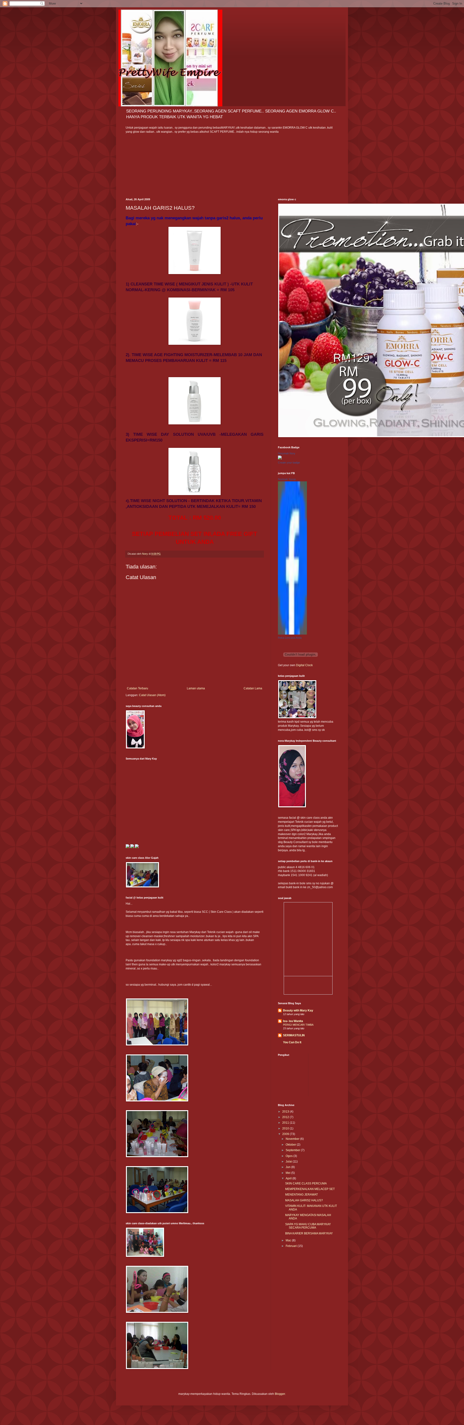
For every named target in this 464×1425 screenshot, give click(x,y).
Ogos (289, 1156)
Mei (288, 1173)
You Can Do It (292, 1042)
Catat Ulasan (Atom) (152, 695)
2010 (286, 1128)
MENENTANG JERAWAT (301, 1194)
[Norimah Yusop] (292, 633)
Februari (291, 1246)
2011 (286, 1122)
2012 (286, 1117)
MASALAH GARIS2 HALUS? (304, 1200)
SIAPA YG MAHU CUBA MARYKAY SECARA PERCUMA (308, 1226)
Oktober (291, 1144)
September (293, 1150)
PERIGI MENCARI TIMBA (298, 1024)
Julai (289, 1161)
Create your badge (289, 462)
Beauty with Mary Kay (298, 1010)
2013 (286, 1111)
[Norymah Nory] (280, 458)
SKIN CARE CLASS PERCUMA (306, 1183)
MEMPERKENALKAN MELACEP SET (310, 1189)
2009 (286, 1134)
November (293, 1139)
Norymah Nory (286, 453)
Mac (289, 1240)
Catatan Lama (253, 688)
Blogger (280, 1394)
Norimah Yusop (287, 479)
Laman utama (196, 688)
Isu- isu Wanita (293, 1021)
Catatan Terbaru (137, 688)
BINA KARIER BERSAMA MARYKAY (309, 1233)
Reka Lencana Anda (290, 637)
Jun (288, 1167)
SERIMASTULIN (294, 1035)
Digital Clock (304, 665)
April (289, 1178)
